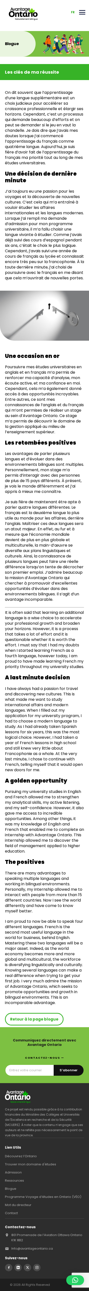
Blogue (10, 1188)
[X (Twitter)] (27, 1267)
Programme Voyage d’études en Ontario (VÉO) (43, 1196)
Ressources (14, 1180)
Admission (13, 1172)
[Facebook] (8, 1267)
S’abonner (68, 1070)
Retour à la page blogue (34, 1019)
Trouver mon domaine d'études (30, 1164)
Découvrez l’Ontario (21, 1156)
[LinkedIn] (18, 1267)
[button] (75, 1280)
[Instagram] (37, 1267)
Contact (11, 1213)
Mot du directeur (18, 1205)
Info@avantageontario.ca (32, 1248)
